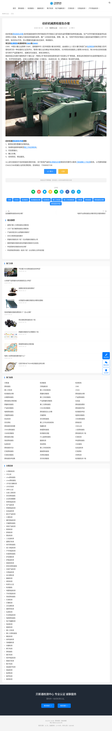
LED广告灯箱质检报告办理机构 (18, 229)
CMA (28, 43)
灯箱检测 (9, 603)
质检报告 (56, 3)
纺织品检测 (10, 639)
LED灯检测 (10, 486)
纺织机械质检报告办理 (56, 23)
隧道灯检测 (10, 661)
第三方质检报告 (45, 404)
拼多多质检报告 (11, 566)
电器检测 (43, 426)
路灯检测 (9, 655)
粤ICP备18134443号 (56, 723)
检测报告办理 (55, 162)
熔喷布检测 (10, 609)
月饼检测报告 (44, 455)
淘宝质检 (43, 444)
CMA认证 (78, 426)
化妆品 (77, 401)
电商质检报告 (9, 412)
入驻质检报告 (80, 430)
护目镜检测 (10, 557)
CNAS (35, 43)
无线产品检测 (10, 569)
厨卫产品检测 (10, 514)
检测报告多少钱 (80, 458)
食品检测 (9, 670)
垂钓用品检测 (10, 520)
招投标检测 (10, 563)
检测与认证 (5, 14)
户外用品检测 (93, 8)
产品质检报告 (80, 397)
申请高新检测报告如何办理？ (17, 247)
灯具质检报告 (9, 451)
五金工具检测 (10, 493)
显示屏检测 (10, 575)
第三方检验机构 (45, 448)
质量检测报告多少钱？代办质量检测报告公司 (22, 239)
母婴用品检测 (10, 590)
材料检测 (9, 581)
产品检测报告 (9, 408)
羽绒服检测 (10, 642)
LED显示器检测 (11, 483)
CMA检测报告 (9, 433)
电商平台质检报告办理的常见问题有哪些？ (92, 213)
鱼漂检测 (9, 673)
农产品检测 (10, 505)
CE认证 (8, 474)
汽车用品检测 (10, 593)
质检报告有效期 (9, 426)
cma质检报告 (10, 477)
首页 (14, 8)
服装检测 (40, 8)
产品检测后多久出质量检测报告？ (18, 232)
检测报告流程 (44, 433)
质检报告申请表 (9, 458)
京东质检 (7, 422)
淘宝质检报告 (9, 440)
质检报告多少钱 (80, 433)
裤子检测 (9, 648)
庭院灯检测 (10, 541)
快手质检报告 (10, 544)
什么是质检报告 (45, 437)
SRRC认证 (9, 489)
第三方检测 (86, 162)
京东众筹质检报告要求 (15, 236)
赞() (72, 28)
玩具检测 (7, 444)
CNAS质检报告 (9, 430)
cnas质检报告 (11, 480)
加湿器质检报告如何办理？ (14, 213)
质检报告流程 (9, 437)
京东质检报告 (44, 419)
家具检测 (9, 529)
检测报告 (31, 8)
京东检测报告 (44, 458)
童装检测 (9, 627)
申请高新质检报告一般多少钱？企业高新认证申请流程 (25, 250)
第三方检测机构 (30, 147)
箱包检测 (9, 636)
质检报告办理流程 (10, 401)
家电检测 (78, 422)
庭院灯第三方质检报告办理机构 (18, 225)
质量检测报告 (44, 393)
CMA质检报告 (80, 419)
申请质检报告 (80, 440)
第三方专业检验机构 (47, 422)
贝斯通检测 (44, 386)
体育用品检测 (10, 502)
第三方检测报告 (45, 397)
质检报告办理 (18, 34)
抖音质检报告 (10, 554)
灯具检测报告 (9, 455)
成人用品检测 (10, 548)
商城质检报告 (44, 430)
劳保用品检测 (10, 508)
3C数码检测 (10, 471)
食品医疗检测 (10, 667)
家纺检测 (9, 535)
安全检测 (7, 419)
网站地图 (63, 721)
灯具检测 (71, 8)
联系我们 (48, 706)
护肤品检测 (10, 560)
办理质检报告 (9, 397)
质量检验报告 (9, 404)
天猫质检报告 (9, 415)
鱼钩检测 (9, 679)
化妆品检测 (79, 448)
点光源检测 (10, 606)
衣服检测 (9, 645)
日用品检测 (81, 8)
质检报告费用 (80, 404)
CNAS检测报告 (45, 408)
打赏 (63, 171)
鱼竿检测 (9, 676)
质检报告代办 (9, 448)
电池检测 (9, 624)
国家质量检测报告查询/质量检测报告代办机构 (22, 243)
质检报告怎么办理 (46, 412)
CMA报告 (78, 444)
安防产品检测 (10, 526)
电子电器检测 (59, 8)
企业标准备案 (10, 499)
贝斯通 (79, 162)
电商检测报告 (80, 415)
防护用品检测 (10, 658)
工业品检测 (10, 538)
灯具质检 (78, 451)
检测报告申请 (80, 412)
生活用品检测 (10, 615)
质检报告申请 (17, 141)
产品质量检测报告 (46, 401)
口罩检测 (9, 517)
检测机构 (90, 46)
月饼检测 (78, 455)
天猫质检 (43, 415)
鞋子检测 (50, 8)
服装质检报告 (44, 451)
